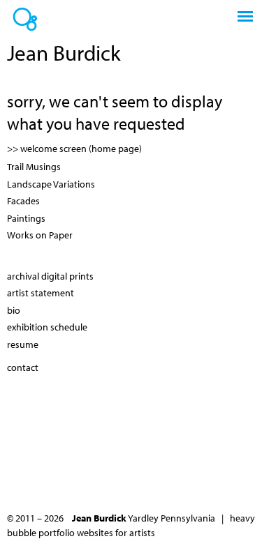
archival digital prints (50, 276)
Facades (23, 201)
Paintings (26, 218)
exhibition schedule (47, 327)
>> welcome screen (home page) (74, 148)
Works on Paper (40, 235)
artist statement (40, 293)
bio (13, 310)
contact (22, 367)
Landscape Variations (51, 184)
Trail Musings (34, 166)
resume (22, 344)
